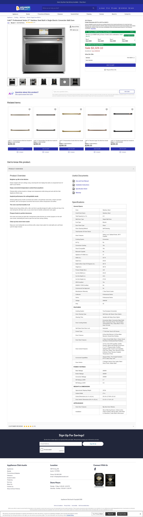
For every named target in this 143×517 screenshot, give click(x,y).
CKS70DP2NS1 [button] (20, 23)
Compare (21, 152)
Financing (89, 14)
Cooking (16, 17)
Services (101, 14)
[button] (100, 8)
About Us (114, 14)
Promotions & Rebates (44, 14)
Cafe (8, 23)
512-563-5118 (58, 474)
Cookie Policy (70, 515)
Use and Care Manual (82, 181)
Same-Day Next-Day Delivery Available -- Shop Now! (71, 2)
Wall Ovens (22, 17)
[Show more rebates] (135, 40)
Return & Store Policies (13, 488)
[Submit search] (93, 8)
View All (75, 82)
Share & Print (75, 26)
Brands (28, 14)
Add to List (75, 30)
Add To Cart (110, 65)
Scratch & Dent (75, 14)
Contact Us (127, 14)
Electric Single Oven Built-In (34, 17)
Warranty (78, 192)
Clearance (60, 14)
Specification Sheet (81, 188)
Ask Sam (127, 91)
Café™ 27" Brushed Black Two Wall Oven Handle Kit (45, 140)
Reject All (110, 514)
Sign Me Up (93, 444)
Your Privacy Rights (98, 514)
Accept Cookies (122, 514)
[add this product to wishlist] (30, 109)
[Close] (140, 514)
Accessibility (74, 505)
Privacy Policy (67, 505)
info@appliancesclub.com (61, 476)
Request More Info (111, 69)
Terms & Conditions (58, 505)
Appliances (15, 14)
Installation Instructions (82, 185)
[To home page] (23, 8)
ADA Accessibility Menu (84, 505)
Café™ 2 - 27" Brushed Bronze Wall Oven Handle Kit (20, 140)
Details (131, 31)
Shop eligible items (129, 35)
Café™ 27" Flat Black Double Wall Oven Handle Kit (122, 140)
